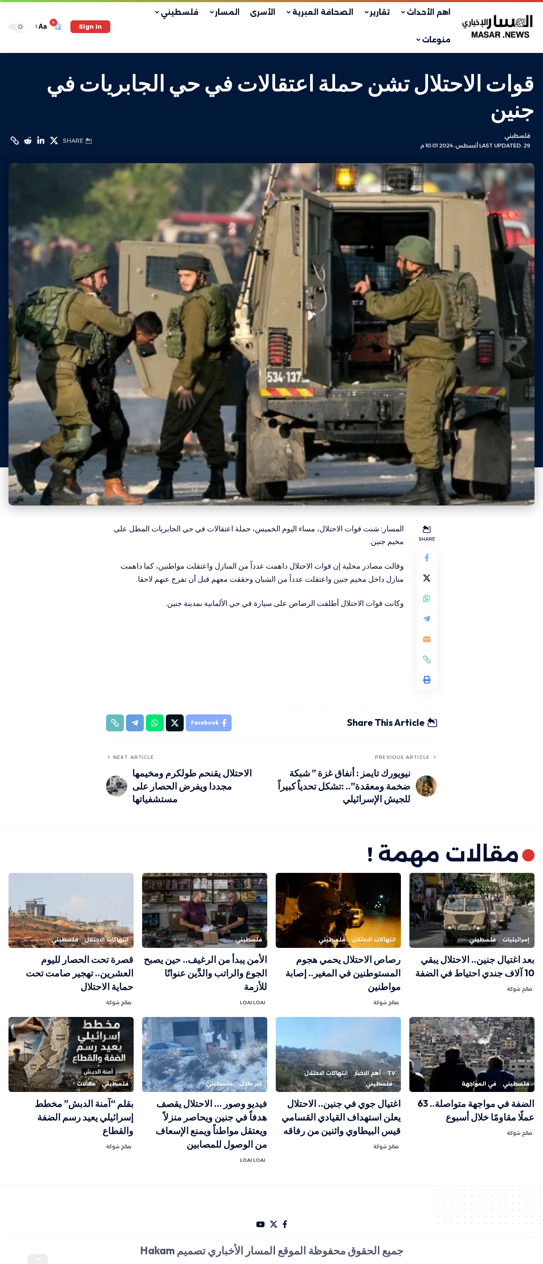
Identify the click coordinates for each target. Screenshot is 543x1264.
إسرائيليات (515, 939)
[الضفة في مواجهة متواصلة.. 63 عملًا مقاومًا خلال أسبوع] (472, 1054)
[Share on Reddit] (28, 140)
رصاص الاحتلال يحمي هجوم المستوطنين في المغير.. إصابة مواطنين (343, 972)
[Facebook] (284, 1224)
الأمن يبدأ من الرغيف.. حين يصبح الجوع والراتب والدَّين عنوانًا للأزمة (205, 972)
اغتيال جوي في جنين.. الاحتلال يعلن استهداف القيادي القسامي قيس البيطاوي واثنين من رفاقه (341, 1116)
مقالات (86, 1084)
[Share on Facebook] (427, 557)
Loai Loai (252, 1003)
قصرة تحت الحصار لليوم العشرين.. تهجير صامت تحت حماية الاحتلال (80, 972)
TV (391, 1073)
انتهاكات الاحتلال (374, 939)
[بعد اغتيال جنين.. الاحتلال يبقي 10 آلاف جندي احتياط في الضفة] (472, 910)
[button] (90, 26)
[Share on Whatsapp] (427, 598)
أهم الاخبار (367, 1073)
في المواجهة (479, 1084)
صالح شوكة (519, 989)
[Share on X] (54, 140)
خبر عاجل (250, 1084)
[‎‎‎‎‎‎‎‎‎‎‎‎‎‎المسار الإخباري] (498, 26)
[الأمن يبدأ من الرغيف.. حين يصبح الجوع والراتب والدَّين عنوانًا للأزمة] (204, 910)
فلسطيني (517, 136)
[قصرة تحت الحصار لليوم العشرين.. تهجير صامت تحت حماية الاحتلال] (71, 910)
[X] (274, 1224)
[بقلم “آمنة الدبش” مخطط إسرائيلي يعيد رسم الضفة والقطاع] (71, 1054)
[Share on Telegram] (427, 618)
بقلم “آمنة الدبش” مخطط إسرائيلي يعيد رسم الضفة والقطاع (84, 1116)
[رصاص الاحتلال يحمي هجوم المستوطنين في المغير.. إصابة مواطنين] (338, 910)
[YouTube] (260, 1224)
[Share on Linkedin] (41, 140)
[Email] (427, 639)
